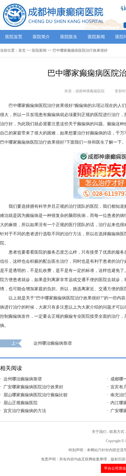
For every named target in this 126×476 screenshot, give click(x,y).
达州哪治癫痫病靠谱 (52, 343)
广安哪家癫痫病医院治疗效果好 (33, 387)
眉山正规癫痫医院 (20, 403)
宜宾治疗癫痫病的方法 (24, 410)
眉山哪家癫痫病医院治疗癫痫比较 (35, 395)
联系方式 (116, 432)
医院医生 (68, 37)
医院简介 (41, 37)
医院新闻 (96, 37)
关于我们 (99, 432)
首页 (22, 50)
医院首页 (13, 37)
